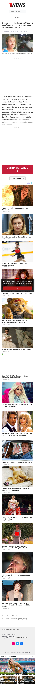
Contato (4, 629)
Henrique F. (27, 31)
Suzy (25, 619)
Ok (17, 288)
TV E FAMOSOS (10, 616)
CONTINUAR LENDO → (17, 169)
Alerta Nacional (10, 619)
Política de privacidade (13, 629)
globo (20, 619)
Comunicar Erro (16, 178)
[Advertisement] (17, 76)
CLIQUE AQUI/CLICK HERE (21, 637)
